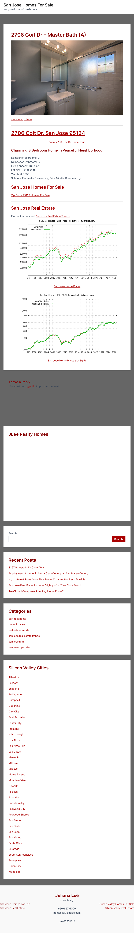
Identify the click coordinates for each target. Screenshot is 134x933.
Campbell (14, 700)
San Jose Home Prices (67, 286)
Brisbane (14, 688)
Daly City (14, 711)
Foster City (15, 723)
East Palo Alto (17, 717)
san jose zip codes (20, 647)
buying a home (17, 618)
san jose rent (16, 641)
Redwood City (17, 808)
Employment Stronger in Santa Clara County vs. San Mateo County (48, 573)
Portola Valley (16, 803)
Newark (13, 786)
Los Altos (14, 740)
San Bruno (15, 820)
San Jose (14, 831)
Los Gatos (15, 751)
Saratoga (14, 849)
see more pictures (21, 119)
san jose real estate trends (24, 635)
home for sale (17, 624)
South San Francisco (21, 854)
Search (13, 533)
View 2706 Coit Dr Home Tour (67, 142)
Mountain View (17, 780)
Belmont (13, 683)
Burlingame (15, 694)
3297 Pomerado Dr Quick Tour (26, 567)
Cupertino (14, 705)
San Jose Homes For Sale (28, 4)
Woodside (14, 871)
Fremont (14, 728)
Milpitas (13, 768)
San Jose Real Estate (33, 208)
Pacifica (13, 791)
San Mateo (15, 837)
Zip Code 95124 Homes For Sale (30, 195)
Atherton (14, 677)
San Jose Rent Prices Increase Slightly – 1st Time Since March (45, 585)
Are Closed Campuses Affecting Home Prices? (36, 591)
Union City (15, 866)
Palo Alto (14, 797)
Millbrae (13, 763)
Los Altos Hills (17, 745)
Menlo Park (15, 757)
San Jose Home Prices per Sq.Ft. (67, 360)
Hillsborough (16, 734)
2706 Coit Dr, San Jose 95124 (48, 133)
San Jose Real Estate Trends (53, 216)
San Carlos (15, 826)
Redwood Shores (19, 814)
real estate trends (19, 630)
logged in (29, 386)
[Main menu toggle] (127, 7)
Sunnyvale (15, 860)
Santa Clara (15, 843)
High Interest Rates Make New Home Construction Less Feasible (47, 579)
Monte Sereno (17, 774)
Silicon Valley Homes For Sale (116, 904)
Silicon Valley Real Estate (119, 908)
